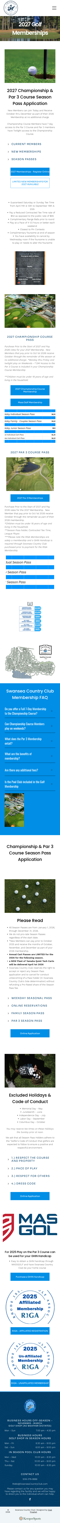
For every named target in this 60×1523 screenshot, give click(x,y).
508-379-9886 (30, 1479)
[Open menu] (54, 8)
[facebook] (30, 1499)
